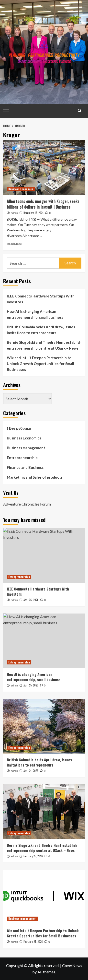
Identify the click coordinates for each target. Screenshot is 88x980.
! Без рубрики (19, 428)
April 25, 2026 (30, 685)
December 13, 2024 (33, 213)
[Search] (80, 110)
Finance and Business (25, 467)
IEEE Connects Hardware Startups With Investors (41, 299)
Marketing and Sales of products (35, 477)
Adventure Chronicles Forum (27, 504)
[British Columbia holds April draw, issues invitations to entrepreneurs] (44, 726)
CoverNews (72, 965)
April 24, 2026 (30, 771)
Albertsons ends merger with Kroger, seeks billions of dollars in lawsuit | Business (43, 204)
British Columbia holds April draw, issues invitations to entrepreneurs (41, 330)
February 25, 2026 (33, 856)
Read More (14, 244)
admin (14, 213)
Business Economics (20, 189)
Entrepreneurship (22, 457)
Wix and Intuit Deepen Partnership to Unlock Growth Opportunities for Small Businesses (40, 363)
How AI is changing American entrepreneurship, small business (35, 314)
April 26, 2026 (31, 600)
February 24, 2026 (33, 942)
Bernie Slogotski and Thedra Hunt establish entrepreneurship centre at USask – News (44, 345)
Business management (26, 448)
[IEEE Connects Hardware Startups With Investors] (44, 555)
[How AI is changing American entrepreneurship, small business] (44, 641)
